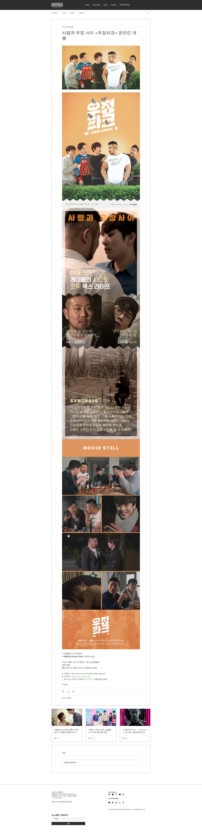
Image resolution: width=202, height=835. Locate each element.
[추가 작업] (138, 27)
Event (64, 13)
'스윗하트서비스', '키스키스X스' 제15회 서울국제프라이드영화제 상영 (134, 731)
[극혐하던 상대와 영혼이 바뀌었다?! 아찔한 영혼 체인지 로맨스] (67, 717)
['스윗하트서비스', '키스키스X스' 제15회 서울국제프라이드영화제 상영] (135, 717)
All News (55, 13)
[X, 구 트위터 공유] (68, 691)
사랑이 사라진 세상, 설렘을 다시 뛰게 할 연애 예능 (99, 731)
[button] (124, 5)
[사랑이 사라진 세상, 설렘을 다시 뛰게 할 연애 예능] (101, 717)
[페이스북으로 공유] (63, 691)
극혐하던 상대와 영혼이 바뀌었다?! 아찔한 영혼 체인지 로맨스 (66, 731)
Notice (72, 13)
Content (81, 13)
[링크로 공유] (73, 691)
